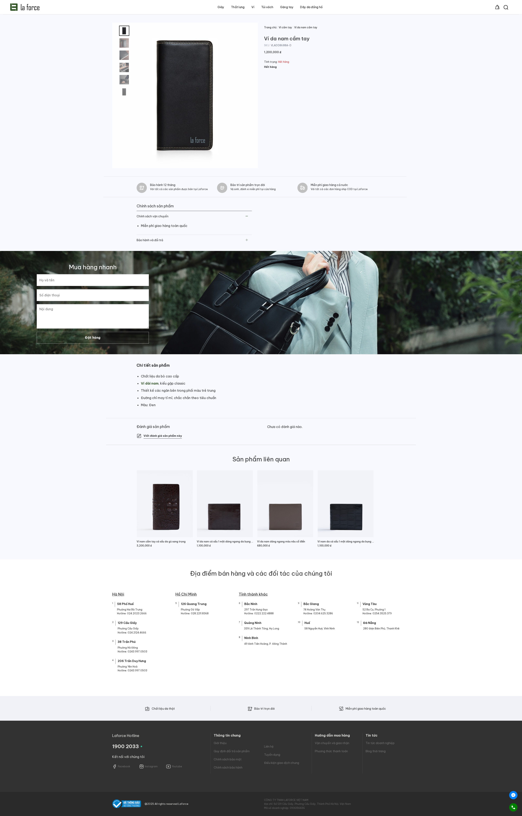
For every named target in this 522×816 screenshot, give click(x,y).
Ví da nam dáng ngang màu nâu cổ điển (281, 541)
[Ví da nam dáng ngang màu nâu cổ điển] (285, 503)
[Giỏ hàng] (497, 7)
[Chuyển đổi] (247, 216)
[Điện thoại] (513, 807)
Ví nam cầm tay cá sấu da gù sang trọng (161, 541)
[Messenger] (513, 795)
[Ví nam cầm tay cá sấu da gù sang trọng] (165, 503)
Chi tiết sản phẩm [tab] (153, 365)
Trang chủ (270, 27)
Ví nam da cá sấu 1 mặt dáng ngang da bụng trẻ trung (345, 541)
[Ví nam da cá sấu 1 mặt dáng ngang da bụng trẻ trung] (346, 503)
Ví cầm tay (285, 27)
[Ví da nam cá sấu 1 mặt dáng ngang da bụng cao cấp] (225, 503)
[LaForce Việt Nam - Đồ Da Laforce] (24, 7)
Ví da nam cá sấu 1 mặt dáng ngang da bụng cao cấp (225, 541)
